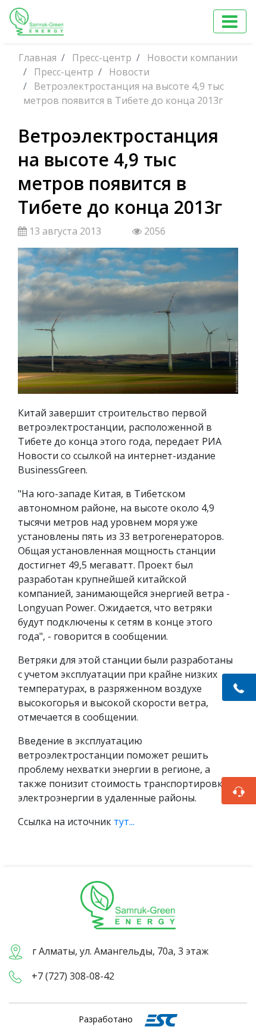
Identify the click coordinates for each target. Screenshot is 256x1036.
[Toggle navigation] (229, 21)
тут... (124, 821)
